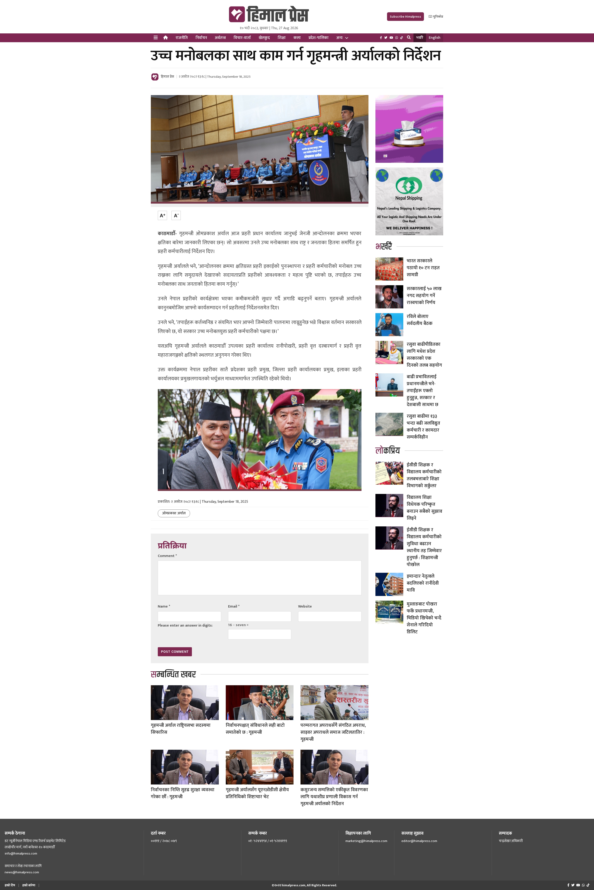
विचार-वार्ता (242, 38)
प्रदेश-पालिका (319, 38)
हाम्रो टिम (10, 885)
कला (297, 38)
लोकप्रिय (387, 451)
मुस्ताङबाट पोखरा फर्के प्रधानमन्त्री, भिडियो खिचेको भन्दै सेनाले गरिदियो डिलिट (424, 618)
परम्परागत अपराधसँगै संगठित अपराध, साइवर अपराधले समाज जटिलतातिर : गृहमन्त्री (333, 732)
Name (164, 606)
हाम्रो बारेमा (28, 885)
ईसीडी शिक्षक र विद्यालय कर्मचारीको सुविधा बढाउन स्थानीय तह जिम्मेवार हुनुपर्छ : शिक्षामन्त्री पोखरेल (424, 547)
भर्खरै (419, 38)
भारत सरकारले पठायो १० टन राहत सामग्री (423, 268)
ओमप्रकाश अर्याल (174, 513)
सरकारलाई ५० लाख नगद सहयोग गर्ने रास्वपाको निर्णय (424, 296)
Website (305, 606)
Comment (167, 556)
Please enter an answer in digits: (185, 625)
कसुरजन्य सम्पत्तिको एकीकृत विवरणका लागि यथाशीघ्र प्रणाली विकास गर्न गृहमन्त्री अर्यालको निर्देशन (334, 797)
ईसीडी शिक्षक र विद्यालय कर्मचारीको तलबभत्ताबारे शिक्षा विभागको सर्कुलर (424, 475)
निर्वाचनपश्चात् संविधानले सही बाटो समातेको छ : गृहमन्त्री (255, 728)
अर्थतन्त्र (220, 38)
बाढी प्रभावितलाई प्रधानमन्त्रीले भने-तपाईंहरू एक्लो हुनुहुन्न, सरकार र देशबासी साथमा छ (422, 391)
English (434, 38)
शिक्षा (282, 38)
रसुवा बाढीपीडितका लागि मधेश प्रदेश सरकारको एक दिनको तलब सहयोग (424, 354)
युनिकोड (437, 16)
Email (233, 606)
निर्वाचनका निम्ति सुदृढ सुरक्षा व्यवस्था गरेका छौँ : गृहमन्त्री (182, 793)
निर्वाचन (201, 38)
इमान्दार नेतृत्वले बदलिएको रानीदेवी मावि (423, 583)
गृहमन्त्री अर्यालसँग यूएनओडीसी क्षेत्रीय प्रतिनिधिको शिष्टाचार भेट (257, 793)
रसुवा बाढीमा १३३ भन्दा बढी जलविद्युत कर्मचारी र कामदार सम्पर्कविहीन (423, 426)
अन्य (339, 38)
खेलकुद (264, 38)
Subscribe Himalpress (405, 16)
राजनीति (182, 38)
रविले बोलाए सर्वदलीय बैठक (420, 320)
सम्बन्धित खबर (173, 675)
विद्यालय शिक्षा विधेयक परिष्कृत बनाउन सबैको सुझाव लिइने (424, 507)
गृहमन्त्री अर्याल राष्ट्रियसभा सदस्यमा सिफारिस (180, 728)
